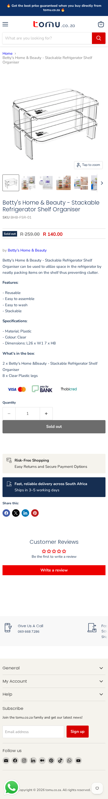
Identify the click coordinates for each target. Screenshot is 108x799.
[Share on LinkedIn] (25, 513)
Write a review (54, 570)
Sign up (78, 731)
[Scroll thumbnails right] (101, 183)
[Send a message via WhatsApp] (12, 787)
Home (8, 53)
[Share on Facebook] (6, 513)
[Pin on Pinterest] (35, 513)
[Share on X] (16, 513)
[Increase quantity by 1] (46, 413)
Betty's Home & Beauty (27, 250)
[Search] (98, 38)
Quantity (9, 403)
